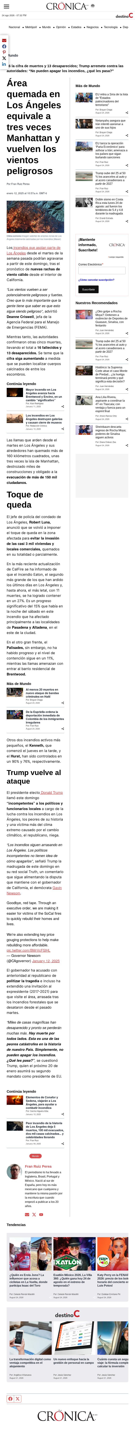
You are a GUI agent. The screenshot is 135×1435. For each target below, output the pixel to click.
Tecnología (111, 27)
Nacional (14, 27)
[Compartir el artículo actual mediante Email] (4, 40)
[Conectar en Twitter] (34, 1214)
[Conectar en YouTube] (41, 1214)
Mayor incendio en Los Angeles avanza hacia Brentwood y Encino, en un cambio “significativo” (44, 395)
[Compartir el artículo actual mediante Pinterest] (4, 52)
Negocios (93, 27)
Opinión (61, 27)
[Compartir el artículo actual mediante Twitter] (4, 58)
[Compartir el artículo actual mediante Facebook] (4, 46)
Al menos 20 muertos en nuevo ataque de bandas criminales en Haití (42, 693)
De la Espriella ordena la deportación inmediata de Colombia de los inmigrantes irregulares (45, 717)
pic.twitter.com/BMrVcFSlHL (28, 950)
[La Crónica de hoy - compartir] (62, 406)
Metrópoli (31, 27)
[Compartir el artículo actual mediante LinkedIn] (4, 64)
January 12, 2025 (46, 960)
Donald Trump (51, 792)
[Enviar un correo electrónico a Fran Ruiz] (27, 1214)
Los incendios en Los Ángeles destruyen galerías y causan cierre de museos (44, 419)
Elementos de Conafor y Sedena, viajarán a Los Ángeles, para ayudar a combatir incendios (42, 1103)
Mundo (46, 27)
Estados (76, 27)
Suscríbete (88, 289)
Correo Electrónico (90, 264)
